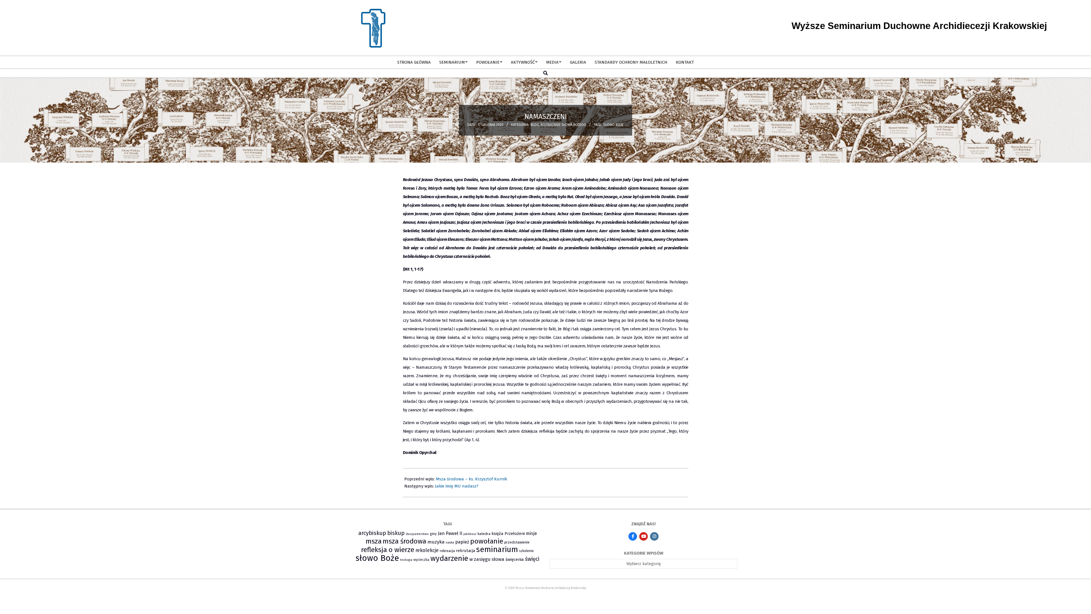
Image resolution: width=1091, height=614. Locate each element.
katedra (484, 534)
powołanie (486, 541)
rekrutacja (465, 550)
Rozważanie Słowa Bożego (563, 125)
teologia (406, 560)
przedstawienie (517, 542)
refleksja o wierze (387, 549)
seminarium (497, 549)
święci (532, 559)
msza (374, 541)
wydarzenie (449, 558)
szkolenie (526, 551)
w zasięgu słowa (486, 559)
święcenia (514, 559)
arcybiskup (372, 533)
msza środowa (404, 541)
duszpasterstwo (417, 534)
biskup (396, 533)
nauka (450, 542)
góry (433, 534)
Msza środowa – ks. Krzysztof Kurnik (471, 479)
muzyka (436, 542)
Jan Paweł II (450, 533)
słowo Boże (613, 125)
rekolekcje (427, 550)
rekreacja (447, 551)
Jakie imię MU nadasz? (456, 486)
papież (462, 542)
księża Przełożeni (508, 533)
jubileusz (469, 534)
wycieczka (421, 560)
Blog (535, 125)
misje (531, 533)
